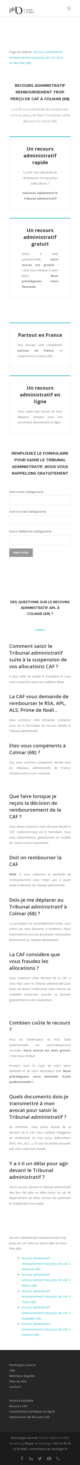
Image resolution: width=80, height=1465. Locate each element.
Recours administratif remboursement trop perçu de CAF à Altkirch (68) (46, 1280)
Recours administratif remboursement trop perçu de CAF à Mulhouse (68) (46, 1263)
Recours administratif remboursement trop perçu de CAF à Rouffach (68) (46, 1329)
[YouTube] (49, 1458)
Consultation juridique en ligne (32, 1411)
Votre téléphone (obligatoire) (30, 531)
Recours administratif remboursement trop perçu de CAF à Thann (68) (46, 1296)
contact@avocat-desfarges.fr (48, 1449)
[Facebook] (22, 1458)
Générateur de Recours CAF (29, 1417)
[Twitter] (40, 1458)
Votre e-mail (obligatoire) (27, 512)
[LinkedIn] (31, 1458)
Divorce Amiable (21, 1400)
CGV (12, 1370)
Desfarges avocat (22, 1365)
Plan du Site (18, 1381)
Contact (15, 1387)
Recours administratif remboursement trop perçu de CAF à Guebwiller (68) (46, 1312)
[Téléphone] (58, 1458)
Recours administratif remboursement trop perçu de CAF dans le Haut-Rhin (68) (36, 57)
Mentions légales (22, 1376)
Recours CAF (18, 1406)
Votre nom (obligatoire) (26, 492)
